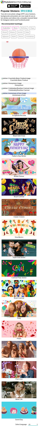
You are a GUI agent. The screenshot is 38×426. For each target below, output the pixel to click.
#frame (12, 32)
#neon (21, 36)
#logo (32, 28)
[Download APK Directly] (13, 6)
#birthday (24, 28)
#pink (14, 36)
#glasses (6, 36)
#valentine (6, 28)
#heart (5, 32)
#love (16, 28)
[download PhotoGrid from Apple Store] (25, 6)
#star (27, 32)
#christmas (30, 36)
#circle (20, 32)
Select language (21, 424)
